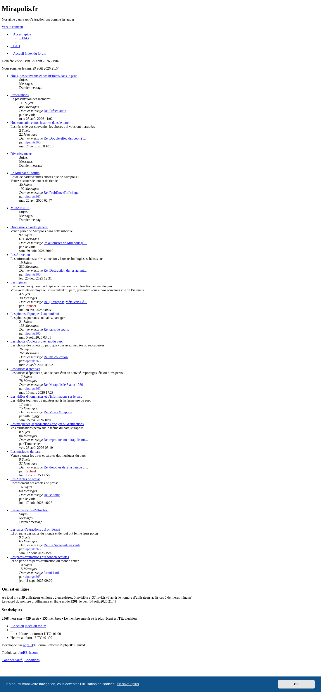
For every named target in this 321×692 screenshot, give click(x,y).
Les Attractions (20, 255)
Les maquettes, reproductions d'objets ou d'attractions (47, 424)
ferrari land (51, 573)
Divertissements (21, 154)
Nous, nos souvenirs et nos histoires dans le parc (43, 76)
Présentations (19, 95)
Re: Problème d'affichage (61, 192)
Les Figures (18, 282)
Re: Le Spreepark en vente (62, 545)
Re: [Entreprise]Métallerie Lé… (65, 302)
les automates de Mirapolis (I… (65, 243)
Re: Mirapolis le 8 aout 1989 (63, 384)
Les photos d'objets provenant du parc (36, 341)
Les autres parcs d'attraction (29, 510)
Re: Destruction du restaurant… (65, 270)
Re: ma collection (56, 357)
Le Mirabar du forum (25, 173)
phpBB (28, 645)
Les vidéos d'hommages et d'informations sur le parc (46, 396)
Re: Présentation (55, 111)
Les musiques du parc (25, 451)
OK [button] (296, 684)
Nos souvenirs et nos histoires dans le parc (39, 122)
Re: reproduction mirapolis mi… (66, 440)
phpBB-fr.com (28, 652)
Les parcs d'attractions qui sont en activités (39, 557)
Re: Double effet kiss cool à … (65, 138)
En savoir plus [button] (128, 684)
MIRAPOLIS (19, 208)
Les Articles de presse (25, 479)
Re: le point (52, 495)
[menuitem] (24, 38)
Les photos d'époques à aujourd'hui (34, 314)
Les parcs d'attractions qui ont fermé (35, 529)
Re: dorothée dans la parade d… (66, 467)
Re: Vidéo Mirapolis (58, 412)
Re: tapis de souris (56, 329)
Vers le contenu (12, 27)
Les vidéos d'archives (25, 369)
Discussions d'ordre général (29, 227)
